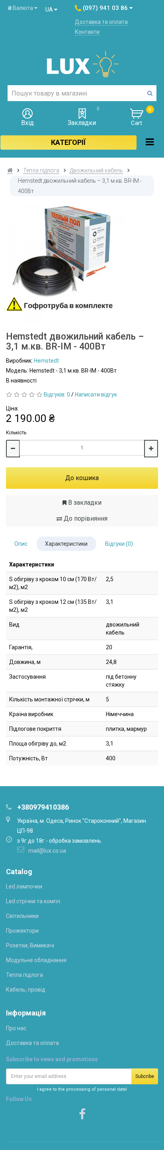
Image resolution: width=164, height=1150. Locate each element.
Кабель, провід (25, 989)
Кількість (16, 432)
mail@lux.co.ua (47, 850)
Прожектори (22, 930)
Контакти (87, 32)
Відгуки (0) (119, 544)
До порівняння (84, 518)
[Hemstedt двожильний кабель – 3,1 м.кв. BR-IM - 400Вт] (82, 264)
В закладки (84, 502)
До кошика (82, 478)
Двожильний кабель (96, 170)
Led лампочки (24, 886)
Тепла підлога (41, 170)
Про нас (16, 1028)
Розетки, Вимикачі (30, 945)
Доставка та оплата (101, 22)
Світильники (22, 916)
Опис (20, 544)
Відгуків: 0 (57, 394)
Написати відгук (96, 394)
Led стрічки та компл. (33, 901)
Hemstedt (46, 360)
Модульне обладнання (36, 960)
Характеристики (66, 544)
